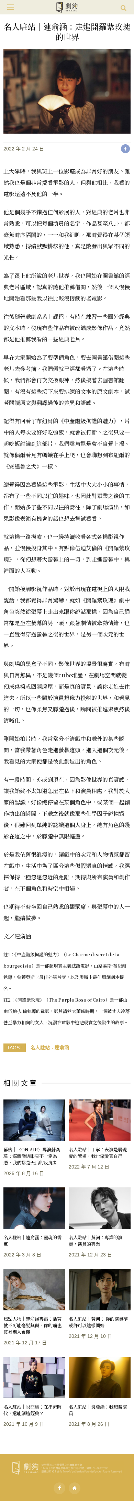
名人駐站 (40, 1047)
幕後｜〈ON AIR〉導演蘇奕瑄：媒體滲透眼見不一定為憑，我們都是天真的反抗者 (31, 1156)
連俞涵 (62, 1047)
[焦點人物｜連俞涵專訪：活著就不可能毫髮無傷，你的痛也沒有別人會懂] (34, 1289)
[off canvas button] (10, 7)
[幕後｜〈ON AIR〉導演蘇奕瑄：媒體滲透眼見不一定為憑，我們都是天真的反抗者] (34, 1120)
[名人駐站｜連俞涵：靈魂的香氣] (34, 1208)
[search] (123, 7)
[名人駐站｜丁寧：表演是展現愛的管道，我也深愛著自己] (100, 1120)
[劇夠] (67, 1467)
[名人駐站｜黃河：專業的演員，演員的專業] (100, 1208)
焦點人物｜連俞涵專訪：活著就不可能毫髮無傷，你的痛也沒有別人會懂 (32, 1325)
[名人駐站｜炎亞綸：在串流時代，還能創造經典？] (34, 1377)
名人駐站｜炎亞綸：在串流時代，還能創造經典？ (32, 1410)
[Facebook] (59, 1488)
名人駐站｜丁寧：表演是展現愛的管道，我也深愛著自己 (98, 1152)
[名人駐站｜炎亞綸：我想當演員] (100, 1377)
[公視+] (74, 1488)
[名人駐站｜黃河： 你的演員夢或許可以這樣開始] (100, 1289)
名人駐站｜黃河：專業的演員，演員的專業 (95, 1240)
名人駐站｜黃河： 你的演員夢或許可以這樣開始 (98, 1322)
